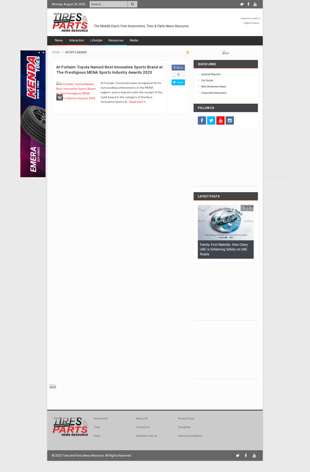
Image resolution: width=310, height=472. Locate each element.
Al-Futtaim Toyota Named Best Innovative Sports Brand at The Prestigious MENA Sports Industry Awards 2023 (109, 70)
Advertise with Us (146, 435)
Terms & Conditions (190, 435)
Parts (97, 435)
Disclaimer (184, 427)
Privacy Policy (186, 418)
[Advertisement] (277, 113)
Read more (136, 101)
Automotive (101, 418)
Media (134, 40)
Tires (97, 427)
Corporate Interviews (213, 92)
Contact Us (143, 427)
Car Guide (207, 80)
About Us (142, 418)
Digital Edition (251, 22)
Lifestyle (96, 40)
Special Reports (211, 74)
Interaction (76, 40)
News (59, 40)
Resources (116, 40)
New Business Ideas (213, 86)
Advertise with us (250, 18)
